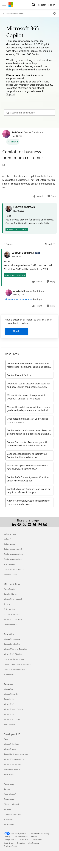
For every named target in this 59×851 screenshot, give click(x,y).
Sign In (51, 4)
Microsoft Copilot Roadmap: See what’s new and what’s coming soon (27, 467)
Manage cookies (10, 839)
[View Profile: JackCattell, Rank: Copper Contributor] (6, 134)
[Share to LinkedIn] (14, 524)
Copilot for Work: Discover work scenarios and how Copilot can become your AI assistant (28, 385)
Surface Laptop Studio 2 (13, 549)
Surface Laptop (9, 544)
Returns (7, 604)
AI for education (10, 674)
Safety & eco (9, 843)
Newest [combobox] (50, 244)
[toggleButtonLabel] (54, 13)
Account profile (9, 589)
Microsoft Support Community (35, 84)
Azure (6, 739)
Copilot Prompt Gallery (19, 375)
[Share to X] (24, 524)
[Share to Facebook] (19, 524)
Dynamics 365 (9, 699)
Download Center (10, 594)
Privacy (34, 836)
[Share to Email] (45, 524)
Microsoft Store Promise (13, 619)
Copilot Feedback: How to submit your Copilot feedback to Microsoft (27, 455)
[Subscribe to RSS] (40, 524)
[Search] (34, 5)
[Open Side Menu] (4, 4)
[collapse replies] (29, 250)
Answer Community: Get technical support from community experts (28, 502)
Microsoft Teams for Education (15, 649)
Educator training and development (17, 664)
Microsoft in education (12, 639)
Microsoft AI (8, 689)
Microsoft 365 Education (13, 654)
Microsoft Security (11, 694)
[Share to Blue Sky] (34, 524)
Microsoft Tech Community (14, 759)
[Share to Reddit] (29, 524)
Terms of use (24, 839)
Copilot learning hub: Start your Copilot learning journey (27, 420)
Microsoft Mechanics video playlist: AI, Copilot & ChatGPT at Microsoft (27, 397)
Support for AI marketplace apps (16, 754)
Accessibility (8, 819)
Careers (7, 789)
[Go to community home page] (10, 4)
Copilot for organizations (13, 554)
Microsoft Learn (10, 749)
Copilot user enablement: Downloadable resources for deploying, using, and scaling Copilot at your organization (29, 365)
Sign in (16, 331)
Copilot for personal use (13, 559)
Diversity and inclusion (12, 814)
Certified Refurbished (12, 614)
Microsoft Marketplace (12, 764)
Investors (7, 809)
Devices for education (12, 644)
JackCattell (17, 132)
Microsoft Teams (10, 714)
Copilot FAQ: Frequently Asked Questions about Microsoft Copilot (28, 479)
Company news (9, 799)
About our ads (33, 843)
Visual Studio (9, 774)
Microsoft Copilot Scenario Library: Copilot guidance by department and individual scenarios (29, 408)
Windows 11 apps (10, 574)
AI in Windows (9, 564)
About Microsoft (10, 794)
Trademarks (37, 839)
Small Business (9, 724)
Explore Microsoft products (14, 569)
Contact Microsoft (21, 836)
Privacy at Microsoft (11, 804)
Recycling (21, 843)
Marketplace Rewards (12, 769)
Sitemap (7, 836)
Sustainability (9, 824)
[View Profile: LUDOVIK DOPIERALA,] (9, 209)
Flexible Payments (10, 624)
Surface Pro (8, 539)
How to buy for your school (14, 659)
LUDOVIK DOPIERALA (24, 207)
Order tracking (9, 609)
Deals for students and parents (15, 669)
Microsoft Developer (11, 744)
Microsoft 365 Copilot (14, 13)
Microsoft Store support (13, 599)
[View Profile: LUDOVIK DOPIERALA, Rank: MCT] (7, 254)
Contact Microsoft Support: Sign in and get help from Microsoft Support (29, 490)
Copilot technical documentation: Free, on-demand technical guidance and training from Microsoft (29, 432)
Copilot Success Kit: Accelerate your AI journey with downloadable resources (27, 443)
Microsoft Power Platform (13, 709)
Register (42, 4)
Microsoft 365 (9, 704)
